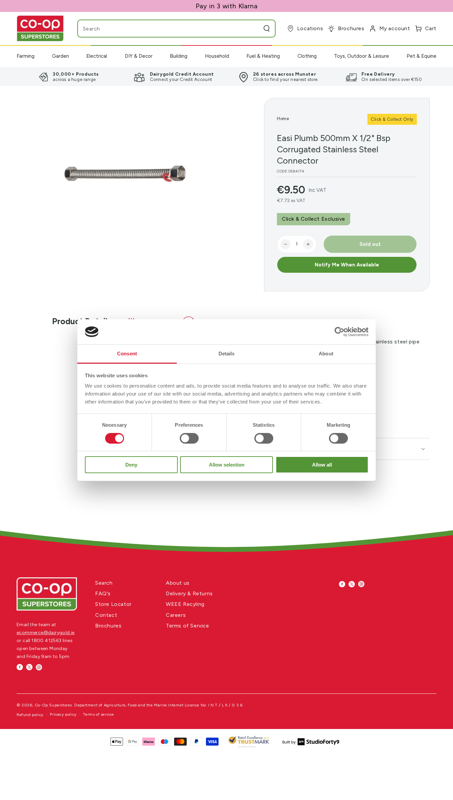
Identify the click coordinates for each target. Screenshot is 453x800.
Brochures (108, 625)
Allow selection (226, 465)
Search (104, 583)
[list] (226, 76)
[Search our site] (266, 28)
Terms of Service (187, 625)
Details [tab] (227, 353)
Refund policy (30, 714)
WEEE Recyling (185, 604)
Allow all (322, 465)
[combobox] (163, 28)
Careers (176, 615)
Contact (106, 615)
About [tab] (326, 353)
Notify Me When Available (347, 265)
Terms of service (98, 714)
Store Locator (113, 604)
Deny (131, 465)
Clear (253, 28)
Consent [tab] (127, 353)
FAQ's (103, 593)
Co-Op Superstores (53, 705)
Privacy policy (63, 714)
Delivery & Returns (189, 593)
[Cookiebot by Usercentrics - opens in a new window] (339, 332)
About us (178, 583)
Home (283, 118)
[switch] (189, 438)
